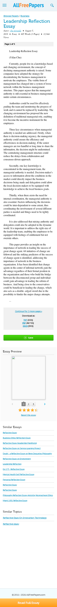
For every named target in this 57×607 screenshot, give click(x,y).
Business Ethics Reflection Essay (17, 438)
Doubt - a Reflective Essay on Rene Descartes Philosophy (27, 453)
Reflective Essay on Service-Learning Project (22, 448)
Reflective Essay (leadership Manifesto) (20, 443)
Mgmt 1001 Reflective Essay (15, 500)
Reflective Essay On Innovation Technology (25, 517)
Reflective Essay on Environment (17, 458)
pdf (24, 323)
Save (30, 337)
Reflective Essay (10, 432)
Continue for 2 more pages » (28, 311)
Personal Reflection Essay (14, 479)
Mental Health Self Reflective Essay (18, 474)
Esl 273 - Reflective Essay (14, 469)
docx (25, 326)
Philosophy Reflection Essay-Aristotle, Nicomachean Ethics (28, 495)
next (45, 404)
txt (25, 320)
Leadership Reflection (12, 464)
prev (12, 404)
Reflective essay (11, 523)
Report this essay (28, 415)
